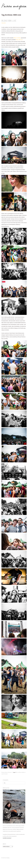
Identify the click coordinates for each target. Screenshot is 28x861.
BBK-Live (17, 772)
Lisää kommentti (4, 773)
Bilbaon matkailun (17, 37)
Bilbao (20, 772)
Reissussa (9, 772)
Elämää (2, 772)
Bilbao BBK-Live (8, 20)
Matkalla (23, 772)
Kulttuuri (6, 772)
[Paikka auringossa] (14, 6)
